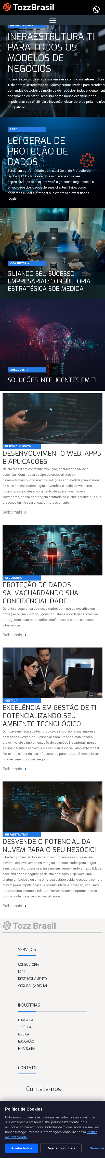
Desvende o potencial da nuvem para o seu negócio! (50, 846)
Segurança (13, 577)
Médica (23, 1034)
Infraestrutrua (16, 834)
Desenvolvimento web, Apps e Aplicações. (52, 458)
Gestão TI (11, 700)
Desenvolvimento (18, 446)
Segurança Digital (33, 986)
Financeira (26, 1049)
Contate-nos (43, 1089)
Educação (26, 1042)
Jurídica (24, 1027)
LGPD (21, 972)
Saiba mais (13, 512)
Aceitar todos (21, 1148)
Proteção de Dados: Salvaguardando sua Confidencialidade (40, 593)
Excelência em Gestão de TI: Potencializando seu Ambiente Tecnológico (50, 716)
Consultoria (28, 965)
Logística (25, 1020)
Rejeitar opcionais (61, 1148)
